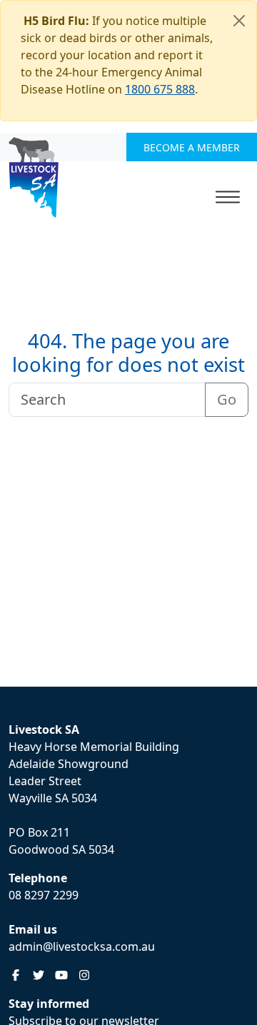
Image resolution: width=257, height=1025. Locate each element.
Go (226, 399)
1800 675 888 (160, 89)
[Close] (239, 21)
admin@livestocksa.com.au (82, 946)
